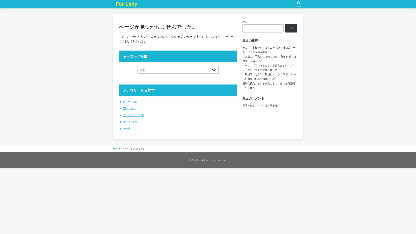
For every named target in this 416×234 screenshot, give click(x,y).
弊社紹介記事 (130, 121)
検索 (244, 22)
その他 (126, 128)
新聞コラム (129, 108)
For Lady (126, 4)
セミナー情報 (130, 101)
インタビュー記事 (133, 115)
